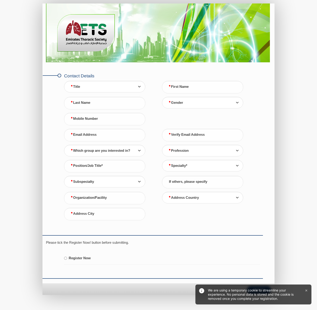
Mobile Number (85, 118)
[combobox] (104, 86)
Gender (177, 102)
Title (76, 87)
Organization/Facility (90, 197)
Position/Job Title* (88, 166)
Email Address (85, 134)
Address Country (185, 197)
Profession (180, 150)
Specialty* (179, 166)
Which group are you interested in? (101, 150)
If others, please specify (188, 181)
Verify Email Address (188, 134)
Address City (83, 213)
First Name (180, 87)
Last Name (81, 102)
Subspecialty (83, 181)
